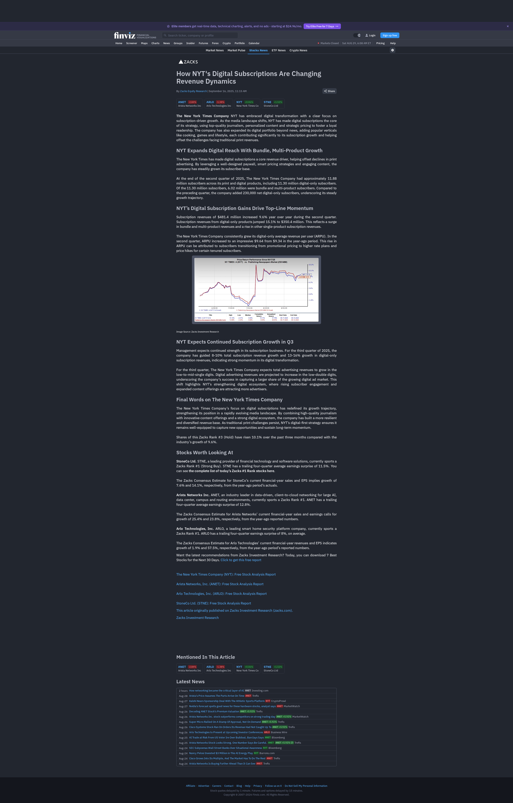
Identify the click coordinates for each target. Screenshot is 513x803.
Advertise (203, 785)
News (166, 43)
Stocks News (258, 50)
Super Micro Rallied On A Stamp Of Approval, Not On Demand (225, 721)
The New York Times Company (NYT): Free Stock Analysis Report (226, 574)
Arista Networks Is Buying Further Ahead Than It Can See (222, 763)
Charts (155, 43)
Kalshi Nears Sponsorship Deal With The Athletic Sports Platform (227, 701)
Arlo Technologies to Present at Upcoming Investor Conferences (226, 732)
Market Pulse (236, 50)
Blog (239, 785)
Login (372, 35)
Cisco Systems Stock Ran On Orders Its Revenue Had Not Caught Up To (230, 727)
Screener (131, 43)
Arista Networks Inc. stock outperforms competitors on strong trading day (232, 716)
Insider (190, 43)
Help (393, 43)
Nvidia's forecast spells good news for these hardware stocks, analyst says (232, 706)
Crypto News (298, 50)
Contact (228, 785)
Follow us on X (273, 785)
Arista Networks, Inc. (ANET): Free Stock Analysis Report (220, 584)
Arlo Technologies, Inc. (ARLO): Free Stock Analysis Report (221, 593)
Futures (203, 43)
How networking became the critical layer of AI (216, 690)
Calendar (254, 43)
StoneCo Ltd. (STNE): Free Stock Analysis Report (213, 603)
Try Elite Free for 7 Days (320, 26)
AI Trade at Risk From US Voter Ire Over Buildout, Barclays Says (226, 737)
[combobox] (200, 35)
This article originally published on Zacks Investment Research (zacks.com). (234, 610)
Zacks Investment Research (197, 617)
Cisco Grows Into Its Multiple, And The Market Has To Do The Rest (227, 758)
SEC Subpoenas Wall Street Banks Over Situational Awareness (225, 747)
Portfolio (240, 43)
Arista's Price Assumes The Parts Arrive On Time (216, 695)
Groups (178, 43)
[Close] (508, 26)
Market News (215, 50)
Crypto (227, 43)
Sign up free (390, 35)
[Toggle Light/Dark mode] (357, 35)
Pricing (380, 43)
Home (118, 43)
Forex (215, 43)
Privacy (257, 785)
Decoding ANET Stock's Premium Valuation (214, 711)
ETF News (279, 50)
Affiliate (190, 785)
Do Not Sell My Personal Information (306, 785)
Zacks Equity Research (193, 91)
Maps (144, 43)
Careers (216, 785)
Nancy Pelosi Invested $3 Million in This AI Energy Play (221, 753)
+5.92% (247, 711)
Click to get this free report (241, 560)
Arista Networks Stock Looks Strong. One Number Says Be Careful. (228, 742)
